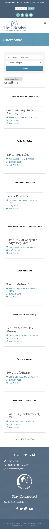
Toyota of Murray (18, 372)
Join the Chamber (23, 2)
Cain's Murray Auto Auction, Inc (19, 111)
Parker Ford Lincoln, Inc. (23, 196)
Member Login (10, 2)
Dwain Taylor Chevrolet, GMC (23, 415)
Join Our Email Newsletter (14, 502)
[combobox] (24, 63)
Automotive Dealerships (12, 79)
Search (25, 68)
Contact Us (34, 2)
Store (42, 2)
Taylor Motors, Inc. (19, 284)
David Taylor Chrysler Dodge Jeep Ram (21, 241)
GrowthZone (29, 439)
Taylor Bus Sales (17, 154)
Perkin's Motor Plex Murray (19, 329)
